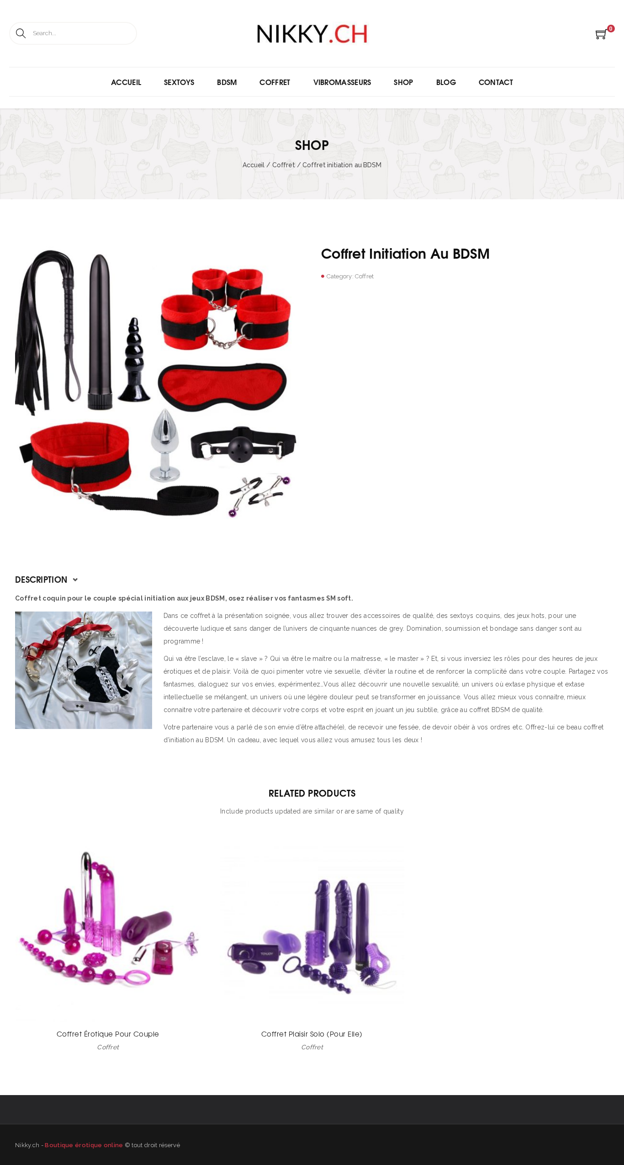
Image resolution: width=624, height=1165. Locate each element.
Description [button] (42, 579)
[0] (602, 37)
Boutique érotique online (84, 1145)
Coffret (283, 165)
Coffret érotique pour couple (108, 1033)
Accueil (253, 165)
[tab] (312, 579)
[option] (159, 387)
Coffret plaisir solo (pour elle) (312, 1033)
